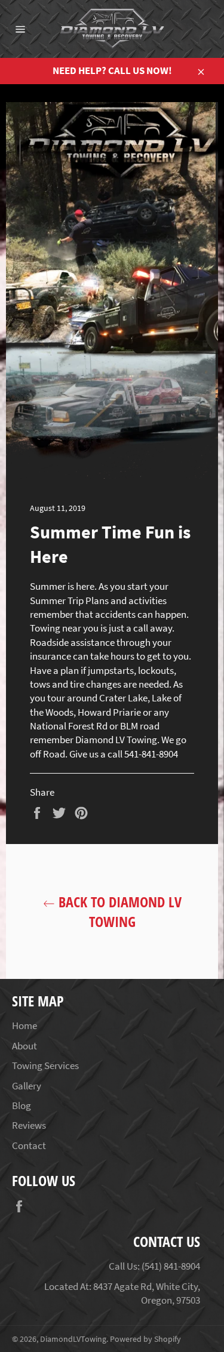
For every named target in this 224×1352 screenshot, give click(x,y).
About (24, 1045)
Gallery (26, 1085)
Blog (21, 1105)
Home (24, 1025)
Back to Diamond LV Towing (118, 911)
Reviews (29, 1125)
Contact (29, 1145)
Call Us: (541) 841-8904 (154, 1266)
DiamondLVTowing (73, 1339)
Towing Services (45, 1065)
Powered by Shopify (145, 1339)
